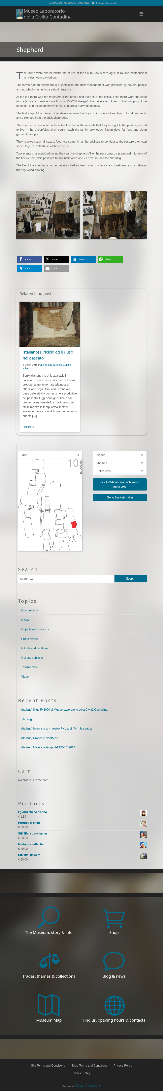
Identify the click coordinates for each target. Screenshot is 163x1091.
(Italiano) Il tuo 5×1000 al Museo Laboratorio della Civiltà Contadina (64, 709)
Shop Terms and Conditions (89, 1065)
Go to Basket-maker (120, 497)
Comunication (30, 610)
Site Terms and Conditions (48, 1065)
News (25, 620)
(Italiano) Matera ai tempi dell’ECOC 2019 (48, 747)
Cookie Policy (81, 1073)
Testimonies (29, 667)
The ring (26, 719)
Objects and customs (50, 364)
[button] (29, 259)
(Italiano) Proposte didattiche (39, 738)
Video (25, 676)
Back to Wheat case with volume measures (120, 484)
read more (28, 427)
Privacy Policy (123, 1065)
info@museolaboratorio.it (106, 3)
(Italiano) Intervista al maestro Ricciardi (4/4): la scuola (56, 728)
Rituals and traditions (34, 648)
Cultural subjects (32, 657)
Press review (29, 638)
